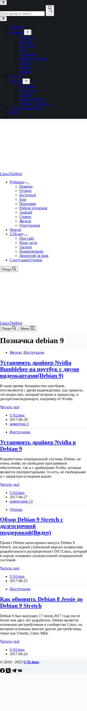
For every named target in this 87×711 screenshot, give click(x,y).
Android (25, 212)
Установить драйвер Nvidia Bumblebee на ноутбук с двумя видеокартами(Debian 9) (39, 369)
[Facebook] (3, 672)
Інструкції (27, 195)
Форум (15, 230)
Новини (26, 186)
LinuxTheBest (11, 174)
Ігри (22, 199)
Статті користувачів (26, 260)
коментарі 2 (19, 424)
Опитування (29, 225)
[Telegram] (14, 672)
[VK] (19, 672)
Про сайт (26, 238)
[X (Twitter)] (9, 672)
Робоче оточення (33, 208)
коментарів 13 (21, 501)
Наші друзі (28, 243)
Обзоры (16, 509)
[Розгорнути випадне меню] (28, 183)
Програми (27, 204)
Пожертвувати (31, 251)
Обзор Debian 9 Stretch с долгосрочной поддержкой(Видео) (31, 526)
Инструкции (33, 352)
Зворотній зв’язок (34, 256)
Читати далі (9, 407)
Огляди (25, 191)
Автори (25, 247)
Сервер (25, 217)
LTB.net (16, 234)
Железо (25, 221)
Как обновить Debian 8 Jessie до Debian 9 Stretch (41, 602)
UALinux (31, 662)
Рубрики (17, 182)
